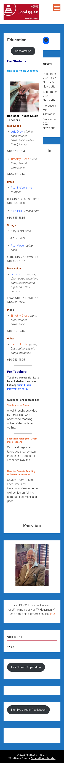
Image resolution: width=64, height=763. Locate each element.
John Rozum (18, 274)
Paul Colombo (19, 344)
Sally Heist (17, 210)
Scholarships (23, 51)
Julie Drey (17, 131)
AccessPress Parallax (43, 758)
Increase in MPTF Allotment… (50, 110)
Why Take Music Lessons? (22, 70)
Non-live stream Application (28, 709)
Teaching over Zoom (18, 405)
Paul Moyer (18, 245)
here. (52, 614)
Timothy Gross (20, 159)
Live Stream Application (26, 667)
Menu (56, 7)
